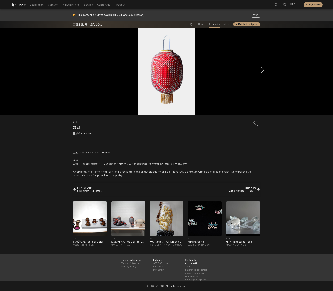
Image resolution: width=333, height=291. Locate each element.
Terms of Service (130, 263)
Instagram (158, 270)
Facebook (158, 266)
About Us (190, 266)
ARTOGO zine (160, 263)
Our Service (191, 276)
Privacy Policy (128, 266)
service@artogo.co (195, 279)
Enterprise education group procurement (196, 271)
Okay (256, 15)
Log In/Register (313, 4)
